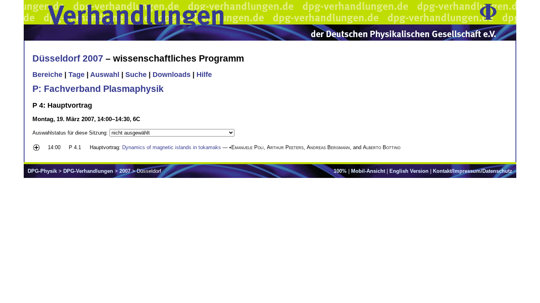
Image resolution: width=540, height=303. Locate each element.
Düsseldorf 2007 (67, 58)
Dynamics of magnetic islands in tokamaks (171, 147)
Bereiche (47, 75)
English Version (409, 171)
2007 (124, 171)
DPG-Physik (42, 171)
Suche (136, 75)
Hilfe (204, 75)
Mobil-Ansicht (368, 171)
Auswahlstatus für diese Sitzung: (71, 133)
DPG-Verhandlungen (88, 171)
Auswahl (104, 75)
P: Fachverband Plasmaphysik (98, 89)
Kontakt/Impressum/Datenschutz (472, 171)
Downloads (172, 75)
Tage (76, 75)
